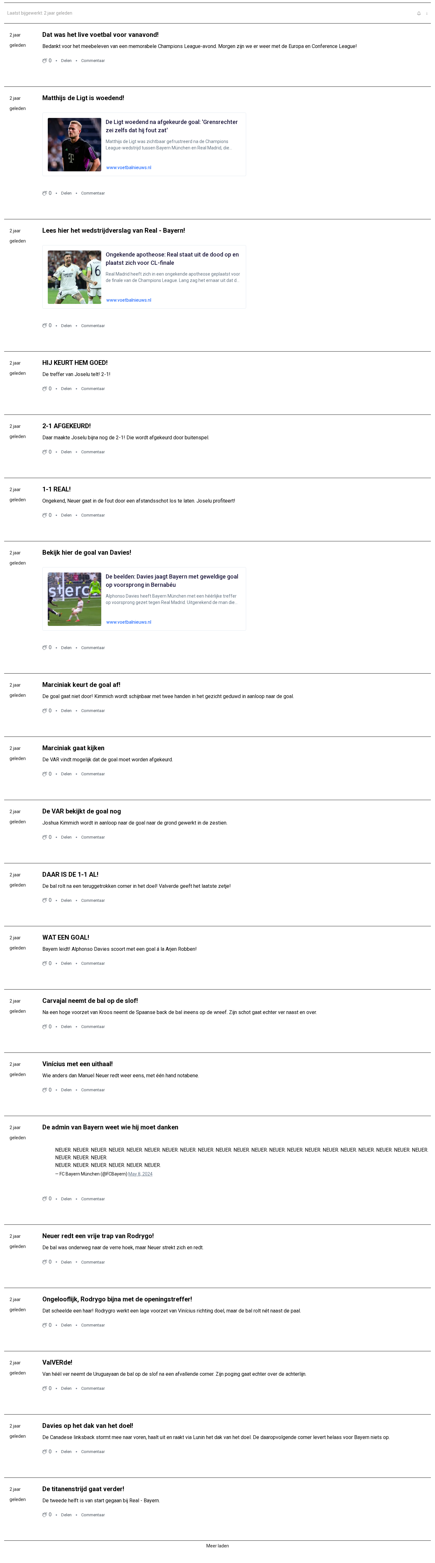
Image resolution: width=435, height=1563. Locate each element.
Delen (66, 60)
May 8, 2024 (140, 1173)
